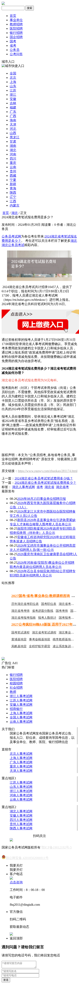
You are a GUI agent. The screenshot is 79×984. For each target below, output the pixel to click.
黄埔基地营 (19, 639)
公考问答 (16, 54)
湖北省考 (62, 487)
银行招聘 (16, 32)
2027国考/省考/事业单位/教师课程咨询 (40, 596)
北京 (13, 77)
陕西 (13, 192)
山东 (13, 86)
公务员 (14, 50)
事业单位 (16, 20)
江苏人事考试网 (21, 700)
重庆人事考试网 (21, 766)
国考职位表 (48, 603)
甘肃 (13, 141)
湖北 (13, 150)
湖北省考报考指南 (23, 617)
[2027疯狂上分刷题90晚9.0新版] (3, 659)
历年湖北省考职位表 (25, 603)
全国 (13, 73)
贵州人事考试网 (21, 824)
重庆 (13, 163)
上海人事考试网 (21, 713)
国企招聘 (16, 37)
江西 (13, 201)
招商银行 (16, 709)
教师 (13, 692)
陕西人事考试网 (21, 828)
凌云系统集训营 (63, 646)
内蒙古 (14, 205)
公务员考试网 (11, 236)
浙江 (13, 94)
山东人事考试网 (21, 786)
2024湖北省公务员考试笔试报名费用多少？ (45, 482)
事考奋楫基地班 (39, 639)
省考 (13, 45)
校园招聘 (16, 683)
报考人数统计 (47, 617)
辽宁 (13, 197)
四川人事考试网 (21, 820)
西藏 (13, 175)
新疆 (13, 184)
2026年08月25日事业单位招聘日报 (41, 498)
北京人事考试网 (21, 753)
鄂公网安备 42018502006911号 (27, 858)
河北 (13, 128)
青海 (13, 188)
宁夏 (13, 180)
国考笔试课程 (20, 632)
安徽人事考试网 (21, 704)
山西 (13, 133)
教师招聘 (16, 24)
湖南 (13, 145)
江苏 (13, 90)
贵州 (13, 171)
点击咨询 (16, 882)
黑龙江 (14, 137)
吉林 (13, 103)
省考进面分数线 (42, 610)
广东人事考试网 (21, 762)
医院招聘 (16, 28)
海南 (13, 120)
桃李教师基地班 (63, 639)
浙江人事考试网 (21, 696)
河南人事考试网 (21, 795)
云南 (13, 167)
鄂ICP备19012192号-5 (56, 847)
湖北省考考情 (20, 610)
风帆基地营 (19, 646)
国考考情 (62, 610)
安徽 (13, 99)
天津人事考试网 (21, 770)
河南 (13, 154)
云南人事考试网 (21, 721)
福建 (13, 107)
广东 (13, 111)
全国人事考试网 (21, 717)
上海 (13, 82)
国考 (13, 41)
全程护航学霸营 (39, 646)
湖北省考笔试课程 (44, 632)
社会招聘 (16, 687)
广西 (13, 116)
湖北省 (49, 487)
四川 (13, 158)
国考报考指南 (68, 617)
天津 (13, 124)
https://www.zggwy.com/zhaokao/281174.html (47, 471)
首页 (13, 15)
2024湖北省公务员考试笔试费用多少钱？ (44, 478)
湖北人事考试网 (23, 487)
